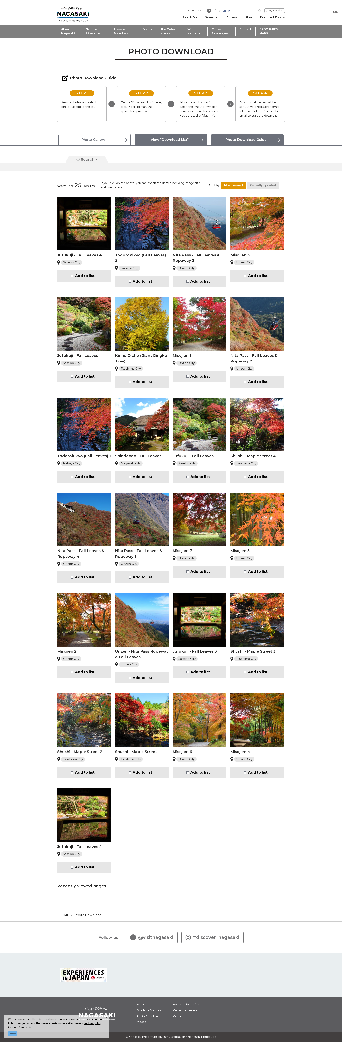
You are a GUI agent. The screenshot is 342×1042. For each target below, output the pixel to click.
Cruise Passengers (220, 31)
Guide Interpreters (185, 1010)
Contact (245, 29)
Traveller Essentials (120, 31)
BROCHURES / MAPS (269, 31)
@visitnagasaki (155, 937)
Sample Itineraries (93, 31)
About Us (143, 1004)
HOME (64, 915)
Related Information (186, 1004)
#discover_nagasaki (216, 937)
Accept (13, 1034)
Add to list (85, 276)
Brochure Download (150, 1010)
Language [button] (192, 10)
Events (147, 29)
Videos (141, 1021)
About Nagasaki (68, 31)
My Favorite (276, 10)
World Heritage (193, 31)
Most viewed (233, 185)
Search (87, 159)
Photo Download (88, 915)
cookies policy (92, 1023)
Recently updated (263, 185)
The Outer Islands (167, 31)
